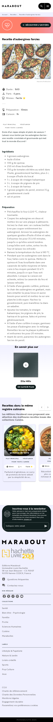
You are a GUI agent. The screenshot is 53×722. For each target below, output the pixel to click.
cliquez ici (27, 519)
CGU (4, 687)
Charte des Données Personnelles (19, 694)
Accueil (5, 14)
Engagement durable (12, 701)
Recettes (13, 14)
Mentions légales (10, 698)
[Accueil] (13, 6)
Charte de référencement (14, 690)
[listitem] (4, 596)
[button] (35, 25)
